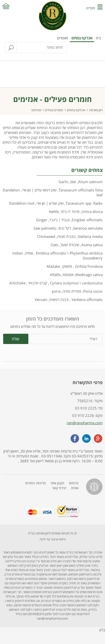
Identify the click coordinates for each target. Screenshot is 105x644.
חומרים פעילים (54, 110)
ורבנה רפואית (59, 299)
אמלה (29, 253)
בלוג (102, 629)
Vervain (41, 299)
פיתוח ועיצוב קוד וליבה (53, 539)
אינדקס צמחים (82, 37)
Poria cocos (93, 291)
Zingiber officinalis (87, 219)
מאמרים (62, 37)
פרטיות (73, 483)
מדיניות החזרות (35, 483)
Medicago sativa (89, 274)
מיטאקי (67, 266)
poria (56, 291)
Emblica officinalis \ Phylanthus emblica (69, 253)
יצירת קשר (59, 488)
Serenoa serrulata (88, 228)
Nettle (54, 211)
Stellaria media (90, 236)
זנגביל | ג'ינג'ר (59, 219)
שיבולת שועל (69, 244)
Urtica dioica (92, 211)
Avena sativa (92, 244)
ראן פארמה (96, 110)
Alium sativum (90, 181)
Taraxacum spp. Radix (84, 203)
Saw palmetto (44, 228)
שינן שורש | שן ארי (50, 203)
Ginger (41, 219)
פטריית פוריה (72, 291)
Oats (54, 244)
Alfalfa (55, 274)
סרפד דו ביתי (70, 211)
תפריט (90, 8)
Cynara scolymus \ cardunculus (76, 282)
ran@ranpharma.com (85, 422)
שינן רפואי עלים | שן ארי (39, 190)
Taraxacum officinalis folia (81, 190)
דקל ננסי (64, 228)
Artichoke (17, 282)
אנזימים (36, 110)
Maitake (53, 266)
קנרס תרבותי (37, 282)
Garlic (63, 181)
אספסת (68, 274)
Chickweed (46, 236)
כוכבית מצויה (66, 236)
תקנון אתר (57, 483)
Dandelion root (21, 203)
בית (98, 37)
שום (73, 181)
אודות (74, 488)
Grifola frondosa (88, 266)
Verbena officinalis (87, 299)
